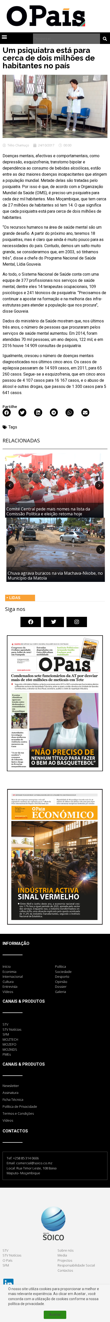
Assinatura (10, 1092)
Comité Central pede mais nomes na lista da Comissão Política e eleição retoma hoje (48, 511)
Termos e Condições (18, 1113)
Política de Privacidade (20, 1106)
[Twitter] (53, 622)
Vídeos (8, 1120)
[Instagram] (77, 622)
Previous (9, 485)
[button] (4, 36)
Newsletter (11, 1085)
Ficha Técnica (13, 1099)
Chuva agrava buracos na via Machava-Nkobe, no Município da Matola (55, 575)
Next (99, 485)
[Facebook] (30, 622)
